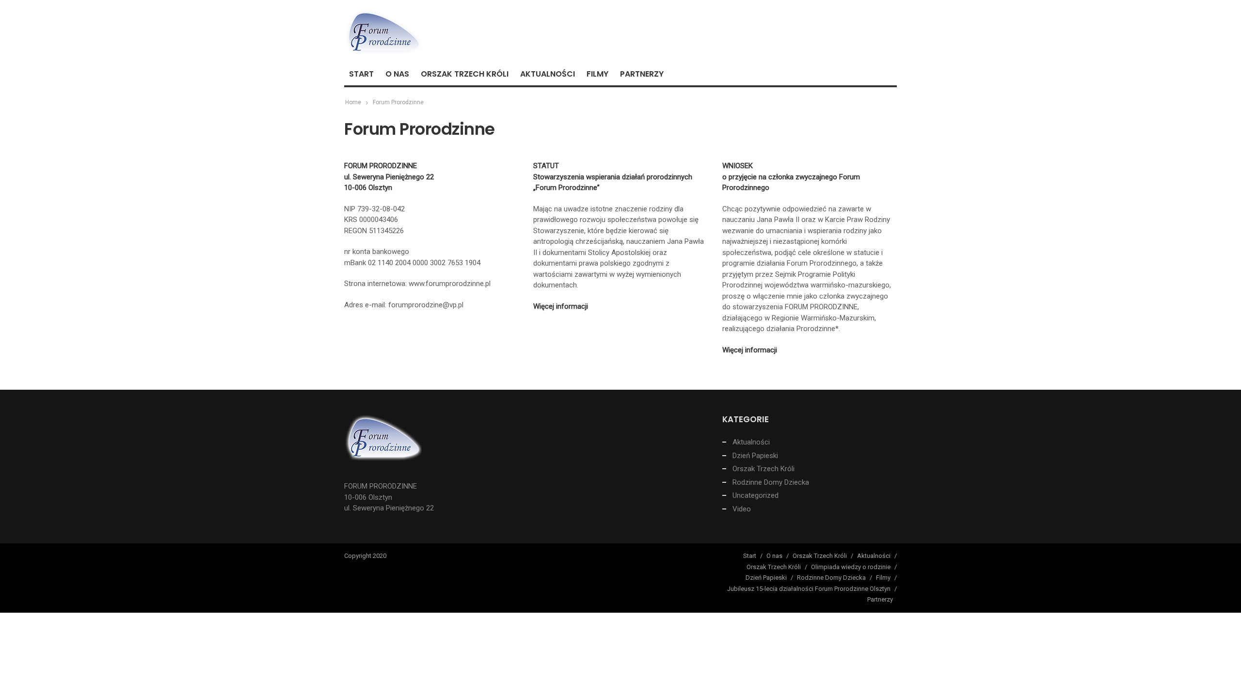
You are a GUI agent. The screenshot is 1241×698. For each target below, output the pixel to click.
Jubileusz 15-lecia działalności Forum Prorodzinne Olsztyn (809, 588)
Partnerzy (642, 73)
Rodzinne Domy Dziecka (770, 482)
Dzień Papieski (755, 455)
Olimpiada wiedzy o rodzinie (851, 567)
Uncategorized (755, 495)
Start (361, 73)
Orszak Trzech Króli (465, 73)
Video (741, 509)
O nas (397, 73)
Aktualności (547, 73)
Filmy (597, 73)
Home (353, 102)
